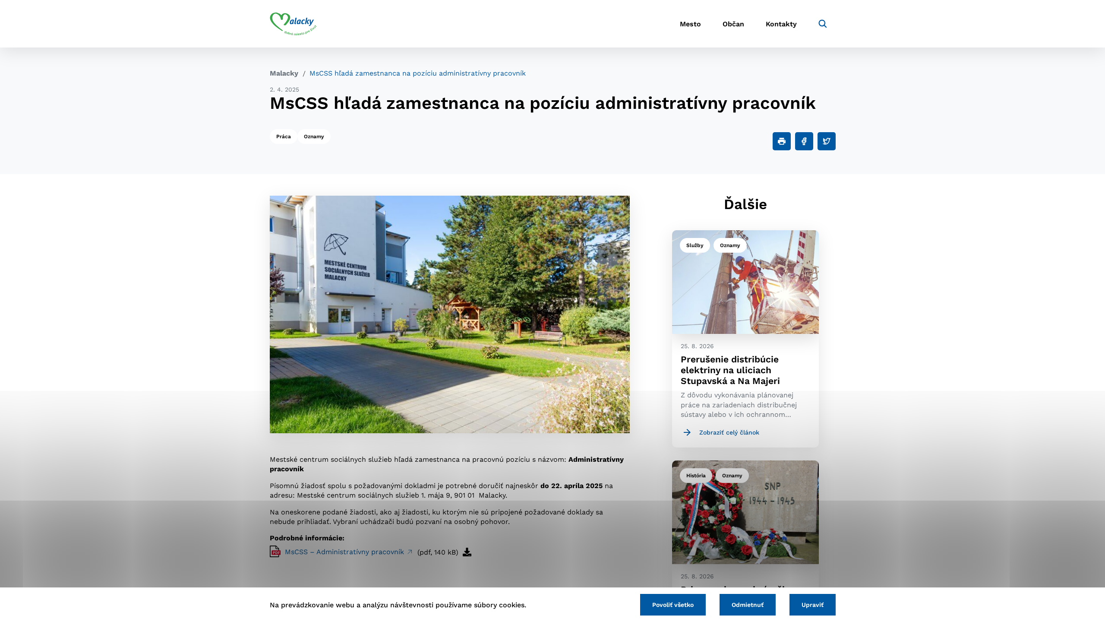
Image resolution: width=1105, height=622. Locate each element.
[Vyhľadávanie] (822, 23)
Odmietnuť (748, 604)
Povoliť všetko (673, 604)
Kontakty (781, 24)
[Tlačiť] (782, 141)
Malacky (284, 73)
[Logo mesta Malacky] (293, 23)
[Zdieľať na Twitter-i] (827, 141)
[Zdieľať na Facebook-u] (804, 141)
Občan (733, 24)
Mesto (690, 24)
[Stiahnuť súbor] (467, 552)
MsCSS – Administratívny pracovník (345, 552)
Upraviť (813, 604)
